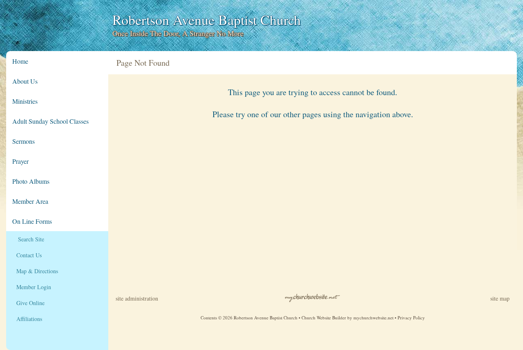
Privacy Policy (411, 317)
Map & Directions (35, 271)
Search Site (28, 239)
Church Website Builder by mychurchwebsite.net (347, 317)
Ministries (25, 101)
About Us (25, 81)
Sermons (23, 141)
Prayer (20, 161)
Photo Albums (30, 181)
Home (20, 61)
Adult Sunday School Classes (50, 121)
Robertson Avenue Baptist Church (206, 19)
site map (500, 298)
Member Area (30, 201)
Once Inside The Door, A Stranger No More (178, 33)
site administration (137, 298)
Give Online (28, 303)
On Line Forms (32, 221)
